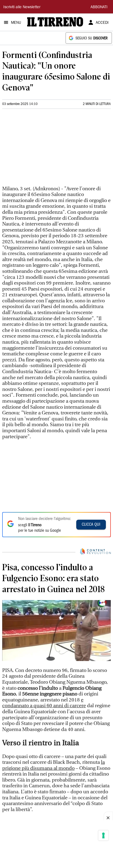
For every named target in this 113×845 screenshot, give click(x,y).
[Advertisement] (43, 149)
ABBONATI (99, 7)
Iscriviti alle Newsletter (21, 7)
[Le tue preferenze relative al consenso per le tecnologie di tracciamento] (103, 835)
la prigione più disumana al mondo (53, 765)
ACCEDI (102, 23)
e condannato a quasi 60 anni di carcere (44, 703)
